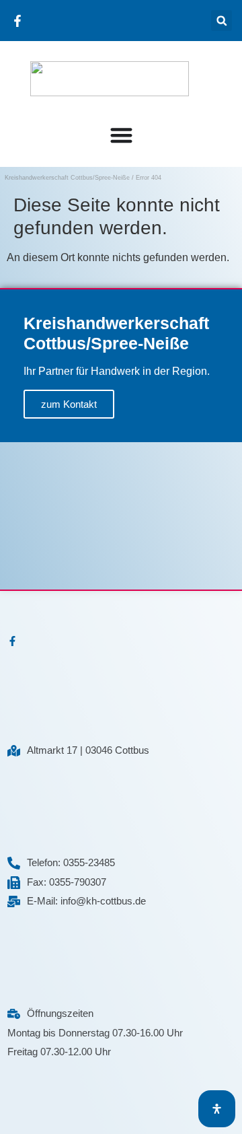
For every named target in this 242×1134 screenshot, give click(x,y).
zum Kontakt (69, 404)
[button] (221, 20)
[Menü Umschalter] (121, 131)
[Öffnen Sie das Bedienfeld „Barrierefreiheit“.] (216, 1108)
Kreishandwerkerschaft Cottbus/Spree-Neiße (67, 177)
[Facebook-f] (12, 641)
